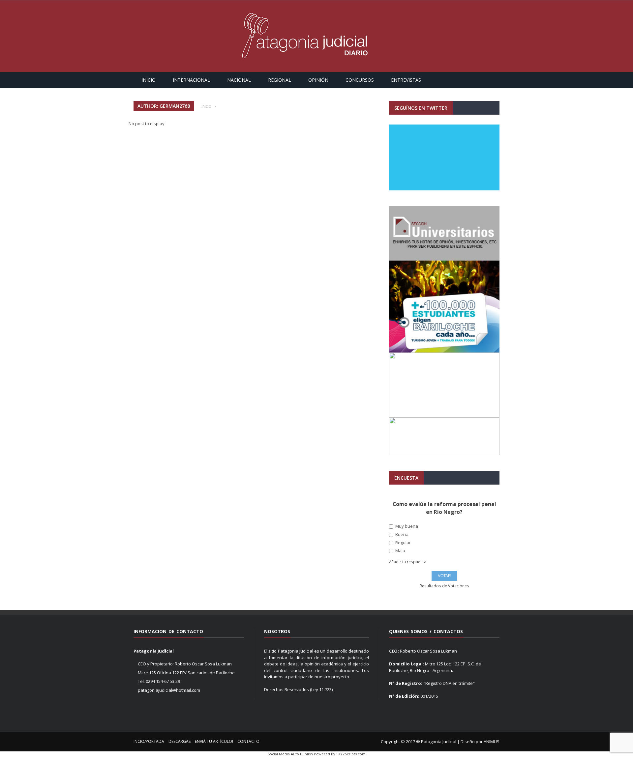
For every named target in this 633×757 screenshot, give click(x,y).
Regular (402, 543)
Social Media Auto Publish (290, 753)
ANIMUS (491, 741)
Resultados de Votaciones (444, 586)
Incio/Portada (149, 741)
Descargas (179, 741)
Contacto (248, 741)
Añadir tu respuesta (407, 561)
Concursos (360, 80)
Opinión (318, 80)
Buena (401, 534)
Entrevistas (406, 80)
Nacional (239, 80)
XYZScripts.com (352, 753)
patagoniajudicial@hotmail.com (169, 690)
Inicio (148, 80)
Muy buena (406, 526)
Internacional (191, 80)
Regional (279, 80)
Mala (399, 550)
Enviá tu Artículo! (214, 741)
